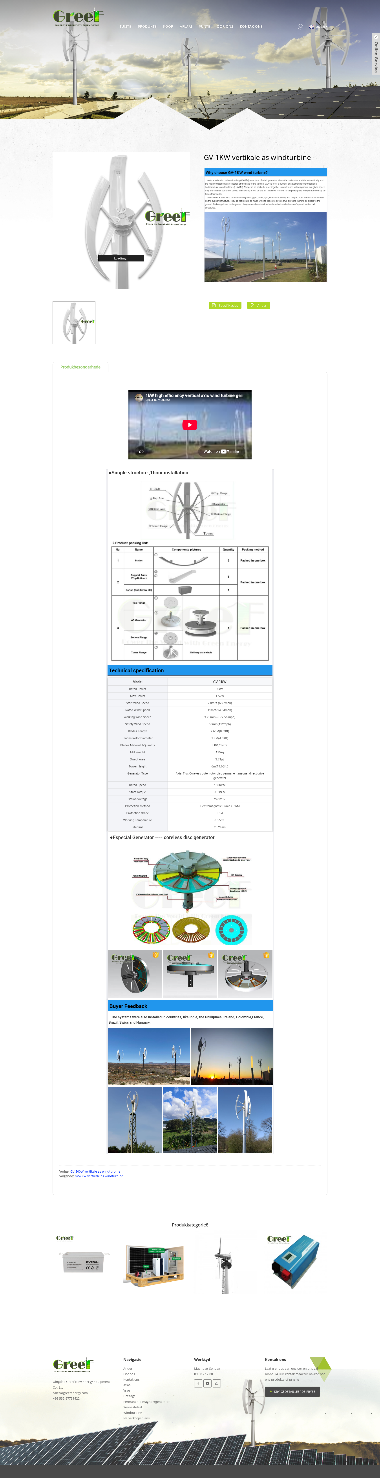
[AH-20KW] (225, 1262)
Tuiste (125, 26)
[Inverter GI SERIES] (295, 1262)
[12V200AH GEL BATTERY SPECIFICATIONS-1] (84, 1262)
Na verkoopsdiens (136, 1418)
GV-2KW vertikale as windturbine (99, 1176)
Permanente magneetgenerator (146, 1402)
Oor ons (225, 26)
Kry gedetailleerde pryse (294, 1391)
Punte (204, 26)
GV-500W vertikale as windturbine (95, 1171)
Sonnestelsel (132, 1407)
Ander (262, 305)
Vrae (126, 1390)
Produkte (147, 26)
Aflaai (186, 26)
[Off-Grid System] (155, 1262)
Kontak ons (251, 26)
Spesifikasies (228, 305)
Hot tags (129, 1396)
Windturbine (132, 1413)
